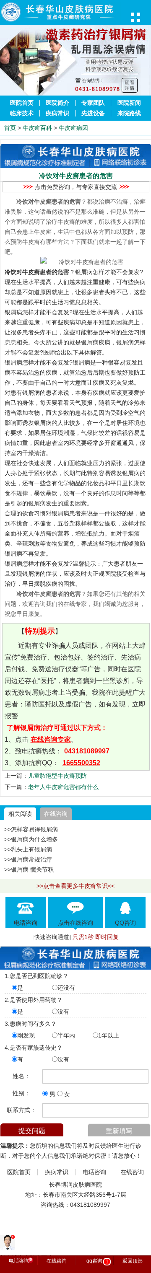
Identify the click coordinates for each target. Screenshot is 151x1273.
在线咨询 (56, 813)
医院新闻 (129, 103)
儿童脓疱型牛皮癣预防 (57, 775)
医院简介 (57, 103)
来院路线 (129, 113)
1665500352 (81, 762)
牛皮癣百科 (37, 127)
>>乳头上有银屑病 (28, 849)
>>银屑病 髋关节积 (29, 869)
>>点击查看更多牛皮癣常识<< (75, 885)
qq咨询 (97, 1261)
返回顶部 (132, 1261)
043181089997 (86, 751)
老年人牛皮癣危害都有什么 (63, 787)
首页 (10, 127)
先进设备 (93, 113)
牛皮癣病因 (73, 127)
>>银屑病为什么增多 (31, 839)
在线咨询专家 (51, 739)
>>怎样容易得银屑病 (31, 829)
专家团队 (93, 103)
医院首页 (22, 103)
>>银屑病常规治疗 (28, 859)
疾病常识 (57, 113)
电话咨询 (94, 1172)
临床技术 (22, 113)
